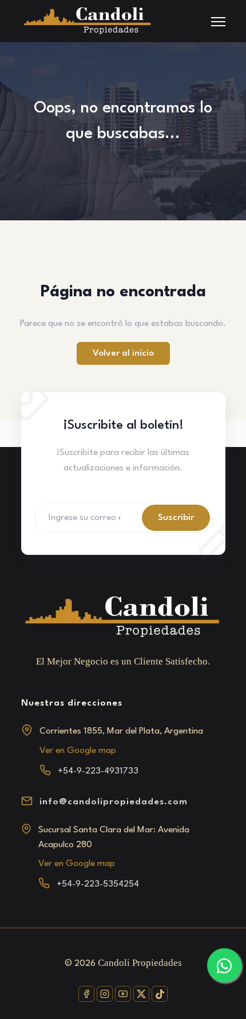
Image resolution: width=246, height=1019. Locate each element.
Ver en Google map (77, 750)
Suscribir (176, 517)
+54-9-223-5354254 (98, 884)
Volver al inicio (123, 353)
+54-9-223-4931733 (98, 771)
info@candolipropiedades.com (113, 802)
